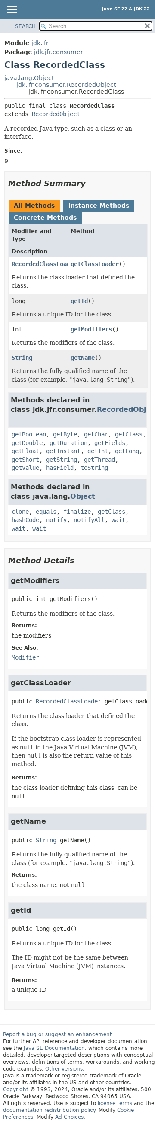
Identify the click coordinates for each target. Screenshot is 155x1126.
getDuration (68, 442)
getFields (109, 442)
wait (118, 519)
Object (82, 496)
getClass (129, 434)
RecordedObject (56, 113)
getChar (96, 434)
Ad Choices (69, 1117)
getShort (25, 459)
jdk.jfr (40, 43)
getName (83, 357)
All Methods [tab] (34, 205)
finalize (77, 511)
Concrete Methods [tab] (45, 217)
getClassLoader (95, 264)
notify (56, 519)
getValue (25, 467)
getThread (99, 459)
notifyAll (89, 519)
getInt (97, 451)
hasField (60, 467)
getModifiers (91, 329)
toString (94, 467)
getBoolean (29, 434)
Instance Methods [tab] (98, 205)
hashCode (25, 519)
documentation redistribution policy (49, 1110)
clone (20, 511)
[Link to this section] (91, 183)
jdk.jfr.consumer (58, 52)
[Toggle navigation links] (11, 10)
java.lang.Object (29, 77)
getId (79, 301)
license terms (115, 1103)
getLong (127, 451)
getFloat (25, 451)
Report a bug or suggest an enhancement (57, 1034)
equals (46, 511)
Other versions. (64, 1069)
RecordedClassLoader (44, 264)
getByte (65, 434)
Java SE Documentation (54, 1048)
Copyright (15, 1089)
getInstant (63, 451)
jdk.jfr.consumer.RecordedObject (66, 84)
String (22, 357)
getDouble (27, 442)
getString (61, 459)
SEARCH (25, 26)
